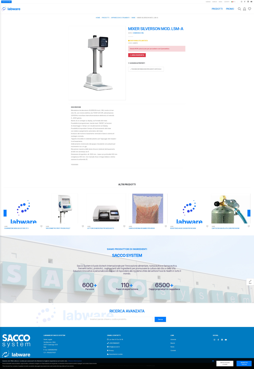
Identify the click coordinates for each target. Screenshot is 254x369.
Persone (89, 289)
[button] (213, 361)
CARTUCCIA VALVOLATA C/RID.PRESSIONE (225, 228)
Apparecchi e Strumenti (120, 18)
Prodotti (217, 8)
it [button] (233, 1)
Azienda (208, 1)
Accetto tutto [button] (244, 363)
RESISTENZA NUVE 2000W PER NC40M (183, 228)
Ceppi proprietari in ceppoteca (164, 289)
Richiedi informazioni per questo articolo (146, 69)
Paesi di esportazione (127, 289)
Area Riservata (137, 55)
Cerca (160, 319)
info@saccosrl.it (114, 347)
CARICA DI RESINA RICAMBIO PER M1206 (142, 228)
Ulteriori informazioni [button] (75, 361)
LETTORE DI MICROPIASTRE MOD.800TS (100, 228)
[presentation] (5, 213)
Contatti (226, 1)
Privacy (111, 350)
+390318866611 (114, 343)
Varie (133, 18)
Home (98, 18)
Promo (230, 8)
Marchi (214, 1)
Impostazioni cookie (116, 354)
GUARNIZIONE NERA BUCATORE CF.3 (16, 228)
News (220, 1)
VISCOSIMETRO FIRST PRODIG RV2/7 (58, 228)
